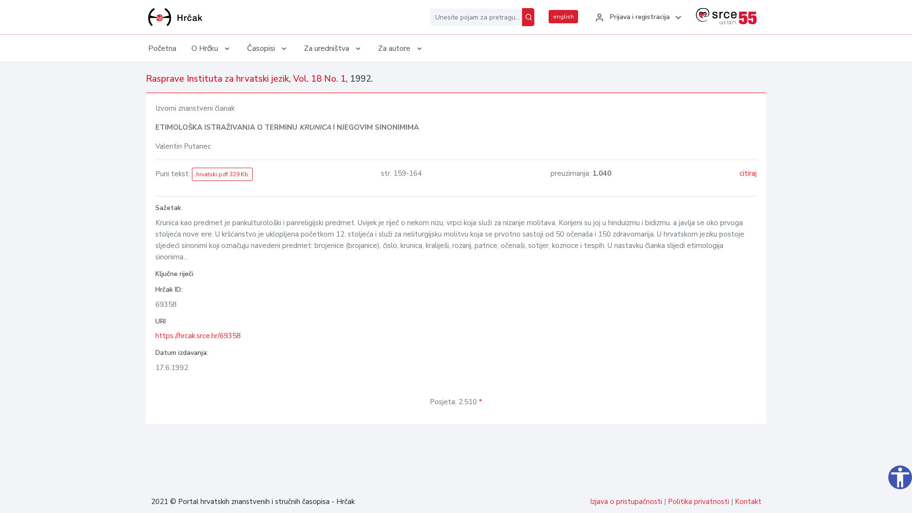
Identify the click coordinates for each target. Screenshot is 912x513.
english (563, 16)
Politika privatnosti (698, 501)
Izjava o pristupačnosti (626, 501)
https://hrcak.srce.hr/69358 (198, 336)
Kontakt (748, 501)
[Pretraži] (528, 17)
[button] (637, 17)
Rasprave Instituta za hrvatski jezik (217, 79)
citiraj (748, 173)
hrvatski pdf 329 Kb (222, 174)
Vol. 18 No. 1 (319, 79)
